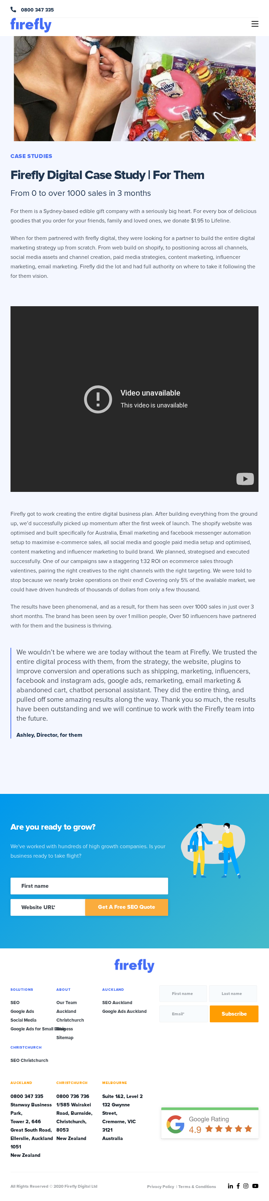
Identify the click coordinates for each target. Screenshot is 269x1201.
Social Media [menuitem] (23, 1020)
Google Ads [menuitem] (22, 1011)
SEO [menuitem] (15, 1003)
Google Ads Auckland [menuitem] (124, 1011)
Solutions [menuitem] (22, 990)
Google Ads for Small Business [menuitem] (42, 1029)
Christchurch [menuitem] (70, 1020)
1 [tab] (232, 135)
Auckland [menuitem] (66, 1011)
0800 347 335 (37, 10)
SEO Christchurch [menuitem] (29, 1060)
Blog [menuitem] (61, 1029)
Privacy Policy (160, 1186)
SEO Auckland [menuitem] (117, 1003)
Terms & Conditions (197, 1186)
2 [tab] (240, 135)
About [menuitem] (63, 990)
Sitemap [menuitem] (65, 1038)
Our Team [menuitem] (66, 1003)
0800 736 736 (72, 1096)
